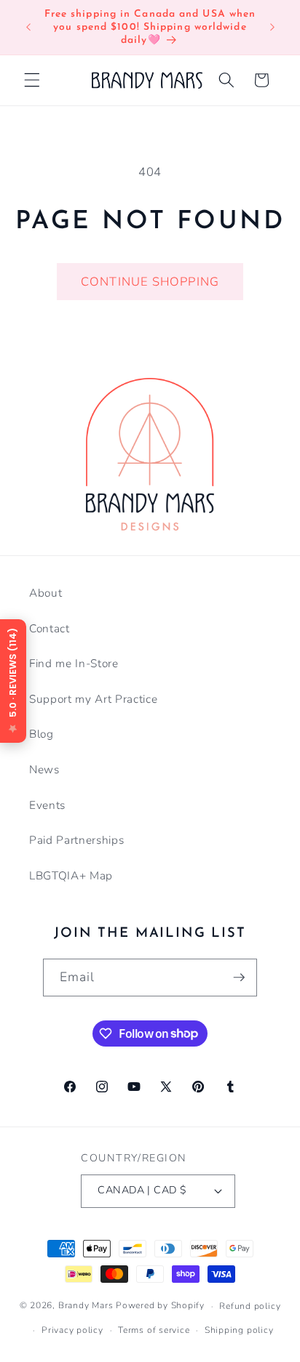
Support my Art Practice (93, 698)
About (45, 592)
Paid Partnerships (76, 839)
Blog (41, 733)
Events (47, 805)
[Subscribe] (238, 977)
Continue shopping (150, 281)
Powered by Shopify (160, 1306)
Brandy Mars (85, 1306)
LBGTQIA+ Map (71, 875)
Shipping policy (239, 1330)
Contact (49, 628)
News (44, 769)
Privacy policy (72, 1330)
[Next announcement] (272, 28)
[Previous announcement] (28, 28)
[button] (32, 80)
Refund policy (249, 1306)
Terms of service (153, 1330)
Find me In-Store (74, 663)
